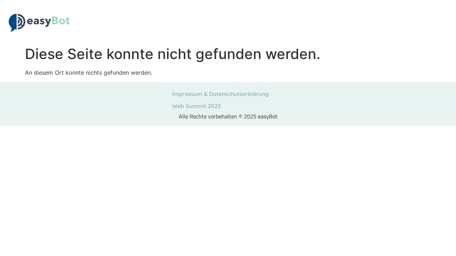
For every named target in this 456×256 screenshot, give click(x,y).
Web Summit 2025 (196, 106)
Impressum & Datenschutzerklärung (220, 93)
